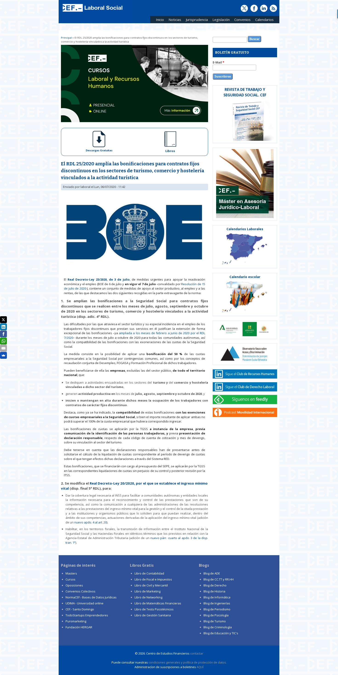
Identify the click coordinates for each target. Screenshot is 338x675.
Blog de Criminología (217, 627)
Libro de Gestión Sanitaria (153, 615)
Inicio (160, 19)
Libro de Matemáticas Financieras (158, 603)
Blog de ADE (211, 573)
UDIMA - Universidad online (84, 603)
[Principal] (92, 12)
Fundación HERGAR (79, 627)
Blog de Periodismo (216, 609)
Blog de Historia (214, 591)
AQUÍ (200, 667)
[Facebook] (3, 333)
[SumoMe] (3, 355)
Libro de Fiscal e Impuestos (153, 579)
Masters (71, 573)
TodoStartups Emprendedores (87, 615)
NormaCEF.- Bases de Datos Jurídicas (91, 597)
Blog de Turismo (214, 621)
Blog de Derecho (214, 585)
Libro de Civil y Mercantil (151, 585)
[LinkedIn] (3, 326)
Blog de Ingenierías (216, 603)
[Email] (3, 348)
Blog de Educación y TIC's (220, 633)
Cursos (70, 579)
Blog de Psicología (216, 615)
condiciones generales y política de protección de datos (187, 662)
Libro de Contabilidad (149, 573)
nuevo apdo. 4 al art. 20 (90, 522)
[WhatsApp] (3, 341)
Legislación (220, 20)
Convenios (241, 20)
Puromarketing (76, 621)
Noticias (175, 19)
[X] (3, 319)
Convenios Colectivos (80, 591)
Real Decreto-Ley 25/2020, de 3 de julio (98, 279)
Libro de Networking (148, 597)
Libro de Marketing (147, 591)
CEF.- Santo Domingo (80, 609)
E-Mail (218, 62)
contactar (196, 653)
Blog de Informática (216, 597)
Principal (66, 37)
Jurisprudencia (195, 20)
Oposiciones (74, 585)
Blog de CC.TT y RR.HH (218, 579)
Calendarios (263, 20)
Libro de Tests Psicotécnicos (154, 609)
